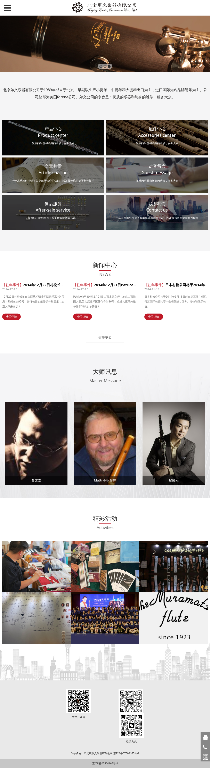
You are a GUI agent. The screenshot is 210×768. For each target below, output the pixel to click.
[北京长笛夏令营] (36, 566)
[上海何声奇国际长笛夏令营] (105, 618)
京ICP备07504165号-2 (105, 763)
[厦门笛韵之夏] (105, 566)
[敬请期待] (173, 618)
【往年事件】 (12, 284)
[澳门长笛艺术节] (36, 618)
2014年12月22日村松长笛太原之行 (50, 284)
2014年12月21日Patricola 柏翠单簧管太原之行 (131, 284)
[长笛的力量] (173, 566)
